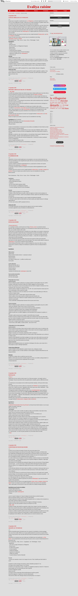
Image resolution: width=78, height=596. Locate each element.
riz (53, 103)
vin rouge (65, 105)
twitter (17, 115)
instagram (12, 35)
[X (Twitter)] (43, 1)
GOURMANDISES (36, 390)
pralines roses (52, 100)
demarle (54, 105)
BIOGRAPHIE (52, 78)
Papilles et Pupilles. (38, 94)
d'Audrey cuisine (33, 226)
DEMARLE (35, 385)
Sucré (25, 10)
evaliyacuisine (40, 113)
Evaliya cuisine (11, 13)
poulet (56, 102)
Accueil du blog (52, 70)
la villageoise (58, 98)
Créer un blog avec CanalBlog (55, 71)
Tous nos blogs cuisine (35, 1)
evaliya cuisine (34, 481)
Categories (17, 13)
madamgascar (24, 53)
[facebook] (41, 1)
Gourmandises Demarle (29, 121)
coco (50, 102)
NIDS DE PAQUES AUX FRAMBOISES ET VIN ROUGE (59, 136)
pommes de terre (60, 102)
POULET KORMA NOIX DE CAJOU (56, 132)
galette (57, 108)
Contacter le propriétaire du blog (57, 145)
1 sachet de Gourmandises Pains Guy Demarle (19, 404)
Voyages (65, 10)
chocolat (64, 101)
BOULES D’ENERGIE (53, 128)
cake (59, 100)
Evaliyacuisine (41, 34)
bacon (61, 105)
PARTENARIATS (53, 79)
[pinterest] (45, 1)
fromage (65, 103)
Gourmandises (27, 109)
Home (10, 10)
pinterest (13, 115)
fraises (51, 103)
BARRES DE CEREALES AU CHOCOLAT (57, 127)
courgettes (59, 103)
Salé (16, 10)
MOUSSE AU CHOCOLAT (54, 135)
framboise (65, 102)
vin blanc (65, 108)
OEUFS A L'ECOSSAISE (54, 138)
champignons (52, 108)
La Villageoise (30, 21)
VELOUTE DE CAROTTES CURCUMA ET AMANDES (59, 134)
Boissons (36, 10)
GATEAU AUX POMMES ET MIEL (56, 129)
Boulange (55, 10)
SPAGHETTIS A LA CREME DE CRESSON (57, 133)
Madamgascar (26, 31)
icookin (59, 108)
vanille (62, 103)
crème (56, 103)
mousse (53, 102)
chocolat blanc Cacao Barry (20, 107)
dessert (56, 100)
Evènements (45, 10)
